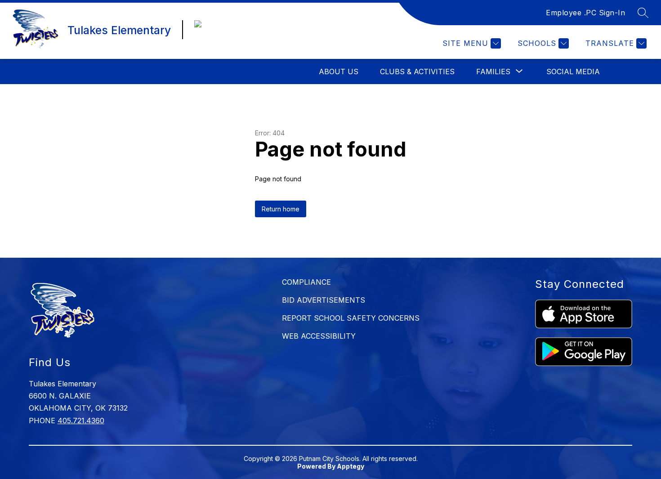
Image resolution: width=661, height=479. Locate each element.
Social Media (573, 71)
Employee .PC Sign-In (585, 12)
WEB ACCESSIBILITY (319, 335)
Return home (280, 209)
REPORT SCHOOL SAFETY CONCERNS (351, 317)
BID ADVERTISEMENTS (323, 299)
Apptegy (350, 466)
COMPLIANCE (306, 282)
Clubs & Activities (417, 71)
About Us (338, 71)
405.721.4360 (81, 420)
